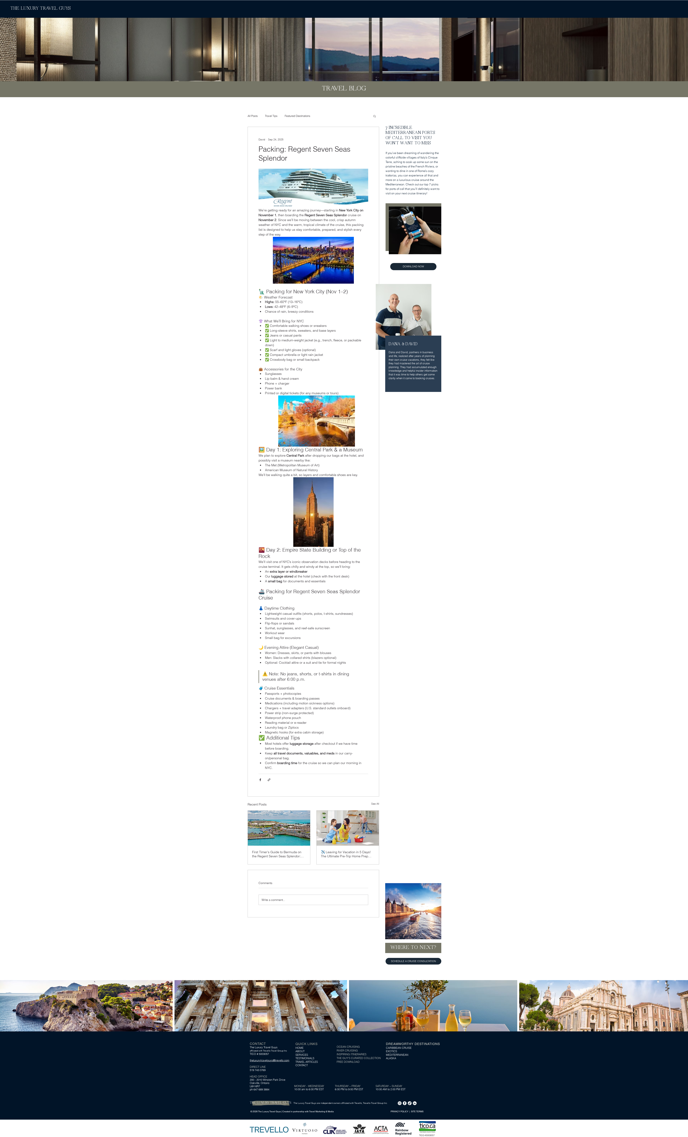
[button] (374, 116)
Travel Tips (271, 116)
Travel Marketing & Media (321, 1111)
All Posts (253, 116)
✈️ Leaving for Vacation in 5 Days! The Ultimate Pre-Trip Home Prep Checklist (346, 854)
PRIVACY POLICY (400, 1111)
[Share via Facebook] (260, 779)
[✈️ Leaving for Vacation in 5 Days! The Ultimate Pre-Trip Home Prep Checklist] (348, 828)
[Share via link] (269, 779)
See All (375, 803)
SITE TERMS (417, 1111)
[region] (413, 928)
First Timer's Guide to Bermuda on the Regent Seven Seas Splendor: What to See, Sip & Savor (276, 854)
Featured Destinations (297, 116)
